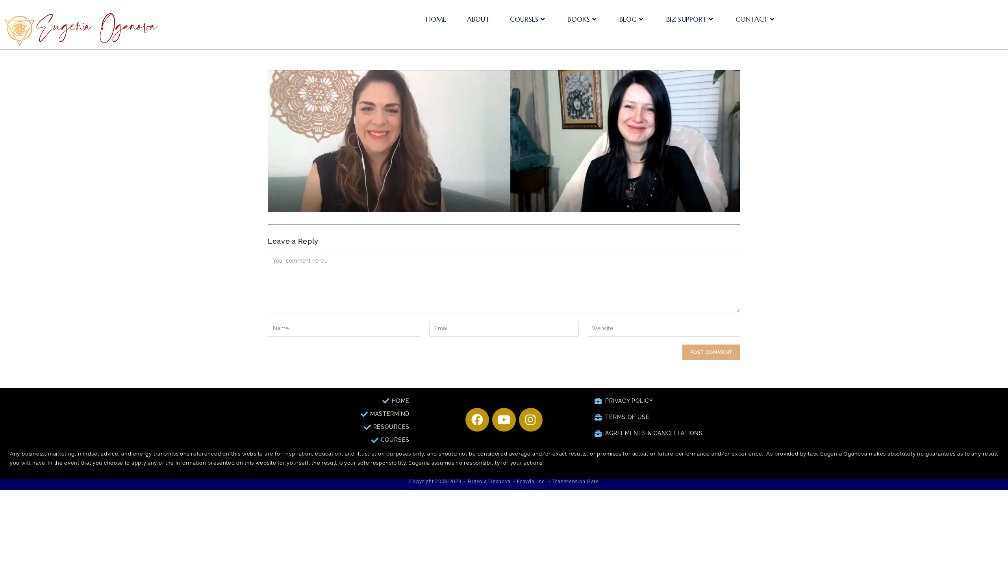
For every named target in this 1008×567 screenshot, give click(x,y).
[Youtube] (504, 420)
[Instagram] (531, 420)
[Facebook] (477, 420)
